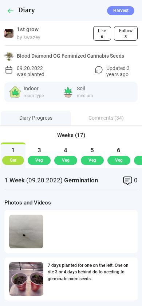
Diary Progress (35, 118)
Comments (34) (106, 118)
